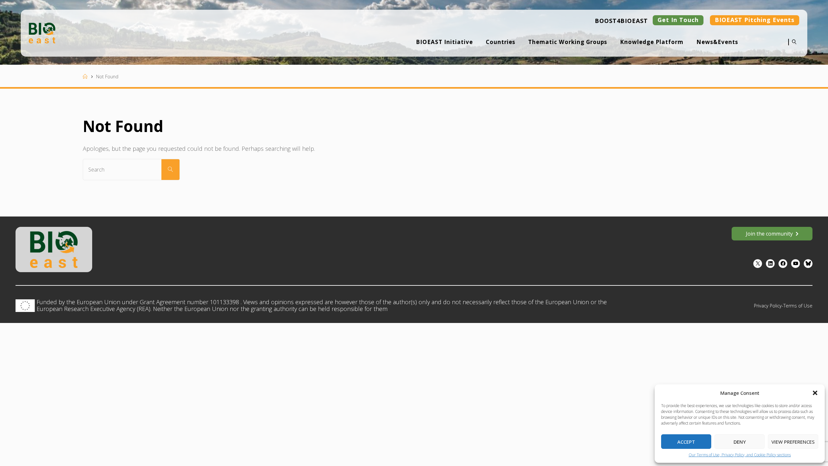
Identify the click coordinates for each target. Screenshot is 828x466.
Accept (686, 441)
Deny (740, 441)
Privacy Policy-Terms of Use (783, 306)
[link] (792, 46)
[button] (815, 393)
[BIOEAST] (42, 32)
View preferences (793, 441)
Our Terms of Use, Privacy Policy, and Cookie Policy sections (740, 455)
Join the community (769, 233)
